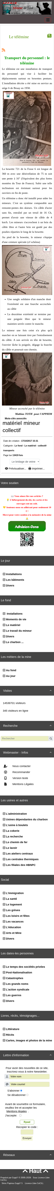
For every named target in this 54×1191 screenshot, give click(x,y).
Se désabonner (16, 1095)
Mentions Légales (23, 784)
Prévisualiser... (17, 468)
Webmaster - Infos (27, 752)
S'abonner (13, 1090)
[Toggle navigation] (48, 20)
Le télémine (19, 36)
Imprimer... (38, 468)
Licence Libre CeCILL (34, 1183)
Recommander (21, 772)
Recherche (27, 725)
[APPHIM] (27, 7)
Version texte (20, 778)
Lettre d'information (27, 1055)
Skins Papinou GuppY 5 (13, 1183)
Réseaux (27, 1155)
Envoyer (27, 1138)
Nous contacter (21, 766)
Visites (27, 690)
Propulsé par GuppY (9, 1178)
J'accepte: (12, 1115)
